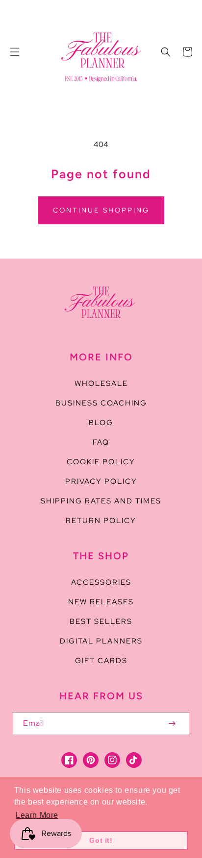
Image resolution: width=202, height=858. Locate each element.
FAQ (101, 442)
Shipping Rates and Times (101, 501)
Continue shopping (101, 210)
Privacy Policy (101, 481)
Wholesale (101, 383)
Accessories (101, 582)
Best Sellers (101, 621)
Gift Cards (101, 661)
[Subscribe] (171, 723)
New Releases (101, 602)
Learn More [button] (37, 815)
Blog (101, 423)
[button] (14, 52)
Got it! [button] (100, 840)
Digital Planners (101, 641)
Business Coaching (101, 403)
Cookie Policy (101, 462)
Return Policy (101, 520)
